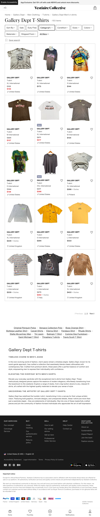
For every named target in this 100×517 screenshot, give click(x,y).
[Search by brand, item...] (5, 8)
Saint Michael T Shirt (28, 337)
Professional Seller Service (49, 439)
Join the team (86, 437)
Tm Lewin (39, 334)
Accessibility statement (12, 459)
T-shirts (45, 14)
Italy (45, 502)
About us (85, 427)
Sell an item (49, 435)
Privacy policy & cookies (54, 459)
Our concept (9, 425)
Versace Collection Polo (50, 327)
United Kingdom (14, 502)
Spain (40, 502)
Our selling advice (48, 430)
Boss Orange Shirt (75, 327)
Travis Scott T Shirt (72, 337)
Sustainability (86, 430)
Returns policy (29, 441)
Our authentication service (32, 434)
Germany (34, 502)
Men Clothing (33, 14)
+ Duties (75, 189)
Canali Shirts (37, 330)
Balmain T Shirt (54, 334)
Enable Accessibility (9, 2)
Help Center (68, 425)
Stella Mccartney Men (20, 334)
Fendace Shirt (68, 330)
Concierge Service (8, 430)
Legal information (29, 459)
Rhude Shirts (84, 330)
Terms (40, 459)
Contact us (67, 428)
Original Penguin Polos (25, 327)
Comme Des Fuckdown (76, 334)
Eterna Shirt (52, 330)
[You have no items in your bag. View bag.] (95, 8)
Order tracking (29, 426)
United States (25, 502)
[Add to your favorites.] (31, 77)
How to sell (48, 425)
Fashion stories (87, 441)
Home (7, 14)
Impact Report (87, 434)
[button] (95, 8)
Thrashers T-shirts (51, 337)
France (5, 502)
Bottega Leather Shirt (16, 330)
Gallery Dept (19, 14)
